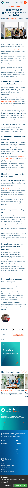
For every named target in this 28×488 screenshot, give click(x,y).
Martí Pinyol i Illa (12, 18)
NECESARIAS (7, 485)
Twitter (17, 451)
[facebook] (13, 329)
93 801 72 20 (4, 469)
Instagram (18, 453)
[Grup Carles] (7, 2)
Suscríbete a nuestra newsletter (14, 424)
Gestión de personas (14, 6)
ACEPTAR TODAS (20, 485)
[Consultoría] (10, 354)
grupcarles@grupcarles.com (8, 471)
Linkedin (18, 449)
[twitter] (18, 329)
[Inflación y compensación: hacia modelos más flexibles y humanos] (12, 385)
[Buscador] (21, 2)
